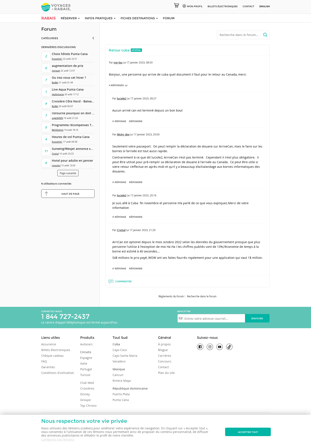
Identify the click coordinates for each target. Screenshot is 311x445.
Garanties (48, 367)
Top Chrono (88, 406)
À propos (164, 344)
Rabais (48, 18)
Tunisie (85, 375)
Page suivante (68, 173)
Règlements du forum (171, 296)
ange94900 (57, 118)
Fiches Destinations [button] (138, 18)
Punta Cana (121, 400)
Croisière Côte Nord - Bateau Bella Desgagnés (85, 101)
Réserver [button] (69, 18)
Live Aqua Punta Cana (68, 89)
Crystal (55, 153)
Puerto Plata (121, 394)
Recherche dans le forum (201, 296)
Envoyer (257, 318)
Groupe (85, 400)
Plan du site (166, 373)
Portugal (86, 369)
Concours (164, 361)
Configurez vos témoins (57, 439)
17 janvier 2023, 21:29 (142, 230)
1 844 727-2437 (65, 316)
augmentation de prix (67, 66)
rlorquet (56, 70)
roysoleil (56, 165)
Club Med (87, 383)
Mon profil (194, 6)
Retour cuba (119, 50)
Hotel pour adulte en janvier (72, 160)
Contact (248, 6)
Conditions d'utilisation (57, 373)
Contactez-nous (51, 311)
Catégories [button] (49, 38)
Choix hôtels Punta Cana (70, 54)
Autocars (86, 344)
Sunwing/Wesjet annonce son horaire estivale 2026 (88, 149)
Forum (169, 18)
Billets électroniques (55, 350)
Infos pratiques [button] (99, 18)
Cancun (118, 375)
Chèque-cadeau (52, 356)
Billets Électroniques (223, 6)
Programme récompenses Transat (76, 125)
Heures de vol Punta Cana (70, 137)
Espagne (86, 358)
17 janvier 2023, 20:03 (146, 134)
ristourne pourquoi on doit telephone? (80, 113)
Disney (85, 394)
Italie (83, 363)
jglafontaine (58, 94)
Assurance (48, 344)
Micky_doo (123, 134)
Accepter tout (248, 432)
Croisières (87, 388)
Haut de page (70, 193)
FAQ (44, 361)
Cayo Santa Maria (125, 356)
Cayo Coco (120, 350)
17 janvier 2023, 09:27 (143, 98)
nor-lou (118, 62)
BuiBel (55, 82)
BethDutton (57, 130)
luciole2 (121, 98)
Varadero (119, 361)
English (264, 6)
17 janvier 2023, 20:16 (143, 195)
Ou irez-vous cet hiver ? (69, 78)
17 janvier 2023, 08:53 (140, 62)
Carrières (164, 356)
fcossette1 (57, 59)
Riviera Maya (122, 381)
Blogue (163, 350)
